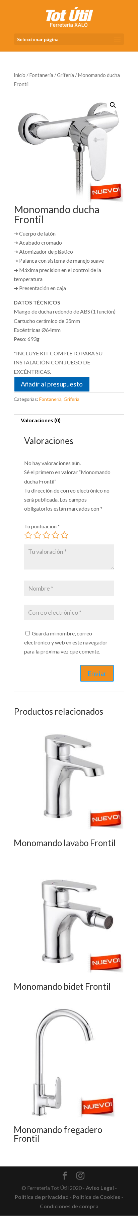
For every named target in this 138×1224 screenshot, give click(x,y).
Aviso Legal (100, 1188)
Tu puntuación (42, 526)
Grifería (65, 75)
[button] (113, 105)
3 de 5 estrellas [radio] (46, 535)
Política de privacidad (42, 1197)
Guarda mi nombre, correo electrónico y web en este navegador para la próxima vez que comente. (66, 642)
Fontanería (41, 75)
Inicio (19, 75)
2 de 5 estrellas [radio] (37, 535)
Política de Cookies (96, 1197)
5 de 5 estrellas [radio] (64, 535)
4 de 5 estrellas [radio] (55, 535)
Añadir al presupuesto (52, 384)
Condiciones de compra (69, 1206)
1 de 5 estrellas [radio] (28, 535)
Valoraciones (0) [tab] (41, 420)
